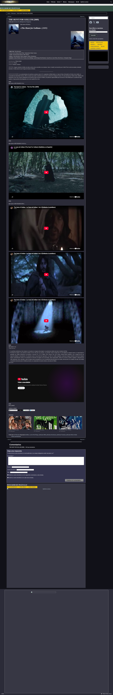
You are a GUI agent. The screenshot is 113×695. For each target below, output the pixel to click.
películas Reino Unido (71, 434)
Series (58, 1)
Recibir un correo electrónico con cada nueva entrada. (21, 477)
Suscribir (93, 35)
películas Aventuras (51, 434)
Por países (25, 10)
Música (65, 1)
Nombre (9, 467)
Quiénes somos (84, 1)
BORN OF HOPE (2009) (14, 429)
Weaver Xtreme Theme (107, 693)
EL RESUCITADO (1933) (39, 429)
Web (8, 472)
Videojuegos (71, 1)
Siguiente (83, 16)
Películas (53, 1)
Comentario (10, 455)
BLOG (77, 1)
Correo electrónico (11, 469)
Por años (16, 10)
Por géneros (5, 10)
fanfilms (27, 434)
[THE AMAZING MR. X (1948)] (71, 422)
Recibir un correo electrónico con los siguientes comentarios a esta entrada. (26, 475)
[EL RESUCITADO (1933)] (46, 422)
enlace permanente (16, 436)
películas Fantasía (61, 434)
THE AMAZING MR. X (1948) (65, 429)
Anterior (9, 16)
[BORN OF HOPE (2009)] (21, 422)
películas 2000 (42, 434)
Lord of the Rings (34, 434)
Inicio (48, 1)
